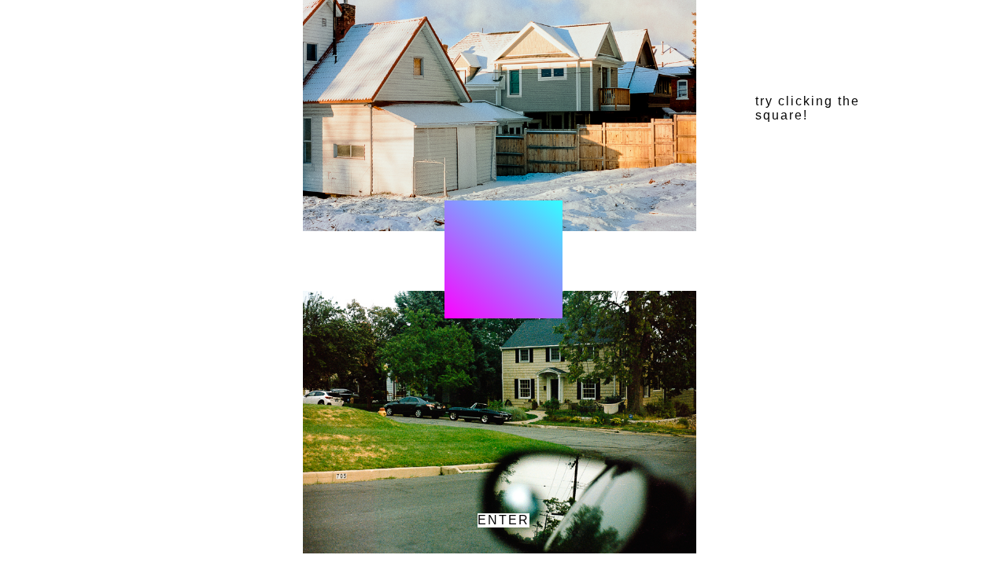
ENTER (503, 520)
